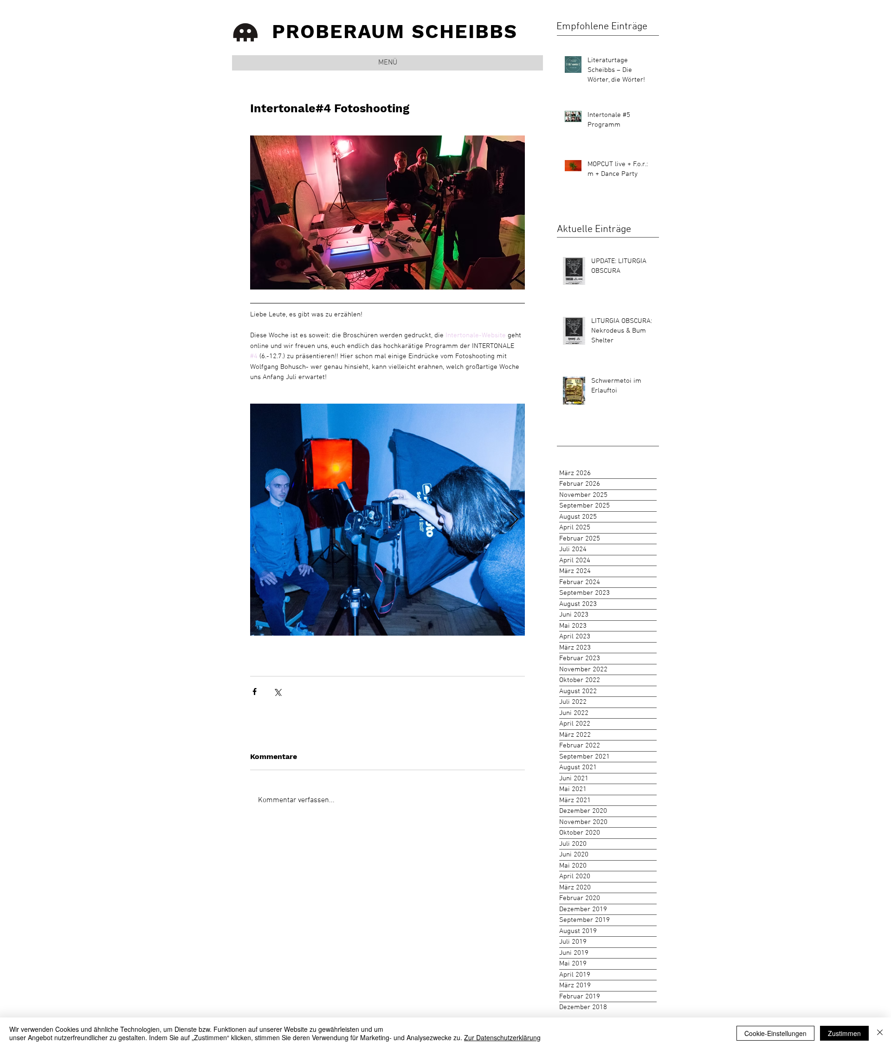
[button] (387, 63)
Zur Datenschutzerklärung (502, 1037)
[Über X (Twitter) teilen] (277, 691)
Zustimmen (844, 1033)
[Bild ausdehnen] (387, 520)
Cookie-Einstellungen (775, 1033)
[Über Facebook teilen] (254, 691)
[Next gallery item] (514, 519)
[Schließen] (879, 1033)
